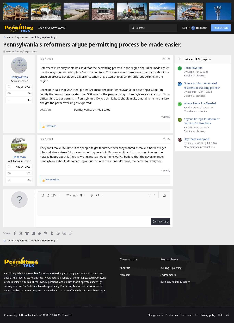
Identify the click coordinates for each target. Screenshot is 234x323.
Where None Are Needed (200, 103)
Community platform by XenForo (38, 315)
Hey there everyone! (197, 139)
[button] (42, 195)
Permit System (193, 68)
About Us (125, 267)
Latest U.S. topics (197, 59)
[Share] (163, 59)
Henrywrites (13, 51)
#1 (168, 59)
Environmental (168, 274)
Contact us (171, 315)
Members (125, 274)
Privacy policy (208, 315)
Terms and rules (189, 315)
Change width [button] (155, 315)
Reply (167, 116)
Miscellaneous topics (195, 111)
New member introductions (199, 147)
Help (220, 315)
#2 (168, 139)
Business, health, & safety (175, 281)
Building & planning (194, 75)
